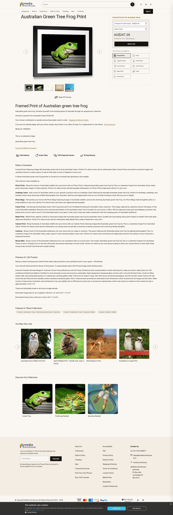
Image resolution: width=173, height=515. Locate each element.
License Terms (108, 473)
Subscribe (56, 459)
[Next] (99, 51)
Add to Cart (131, 44)
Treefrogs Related (62, 416)
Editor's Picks (55, 11)
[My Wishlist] (141, 4)
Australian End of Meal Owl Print (33, 361)
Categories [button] (25, 11)
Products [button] (80, 11)
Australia (107, 312)
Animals (20, 312)
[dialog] (86, 508)
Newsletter (107, 482)
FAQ (104, 451)
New (73, 11)
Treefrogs (86, 312)
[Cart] (146, 4)
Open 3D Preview (64, 97)
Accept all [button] (116, 508)
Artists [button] (34, 11)
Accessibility (107, 446)
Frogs (33, 312)
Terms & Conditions (110, 469)
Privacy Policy (108, 455)
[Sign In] (151, 4)
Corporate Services (82, 469)
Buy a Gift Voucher (82, 477)
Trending (66, 11)
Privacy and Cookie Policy (36, 510)
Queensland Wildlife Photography (25, 148)
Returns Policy (108, 460)
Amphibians (27, 312)
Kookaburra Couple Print (128, 361)
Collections (43, 11)
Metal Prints (107, 477)
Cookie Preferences (110, 486)
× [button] (170, 504)
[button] (64, 512)
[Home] (29, 4)
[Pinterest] (143, 501)
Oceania (101, 312)
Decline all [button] (137, 508)
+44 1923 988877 (139, 451)
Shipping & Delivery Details (79, 120)
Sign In (148, 11)
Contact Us (134, 446)
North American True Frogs (44, 312)
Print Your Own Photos (83, 473)
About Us (78, 446)
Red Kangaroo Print (93, 361)
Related (92, 312)
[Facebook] (138, 501)
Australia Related (94, 416)
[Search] (132, 4)
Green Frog (56, 312)
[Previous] (26, 51)
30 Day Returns (109, 124)
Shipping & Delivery (110, 464)
